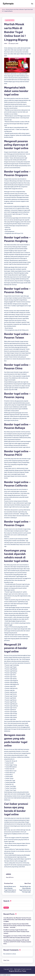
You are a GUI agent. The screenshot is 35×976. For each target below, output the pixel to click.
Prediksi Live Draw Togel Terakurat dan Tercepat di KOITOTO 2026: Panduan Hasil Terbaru (16, 931)
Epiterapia (8, 3)
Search (6, 901)
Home (3, 9)
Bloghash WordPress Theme (17, 971)
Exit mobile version (5, 975)
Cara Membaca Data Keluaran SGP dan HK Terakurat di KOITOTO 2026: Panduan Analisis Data (17, 941)
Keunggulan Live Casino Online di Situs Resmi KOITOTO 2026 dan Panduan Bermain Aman (17, 936)
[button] (10, 877)
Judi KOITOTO (9, 20)
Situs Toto (6, 960)
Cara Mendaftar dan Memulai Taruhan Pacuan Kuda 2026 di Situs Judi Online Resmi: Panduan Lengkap (17, 919)
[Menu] (32, 3)
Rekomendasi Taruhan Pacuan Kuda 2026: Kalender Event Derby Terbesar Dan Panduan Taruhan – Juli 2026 (17, 925)
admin (8, 874)
